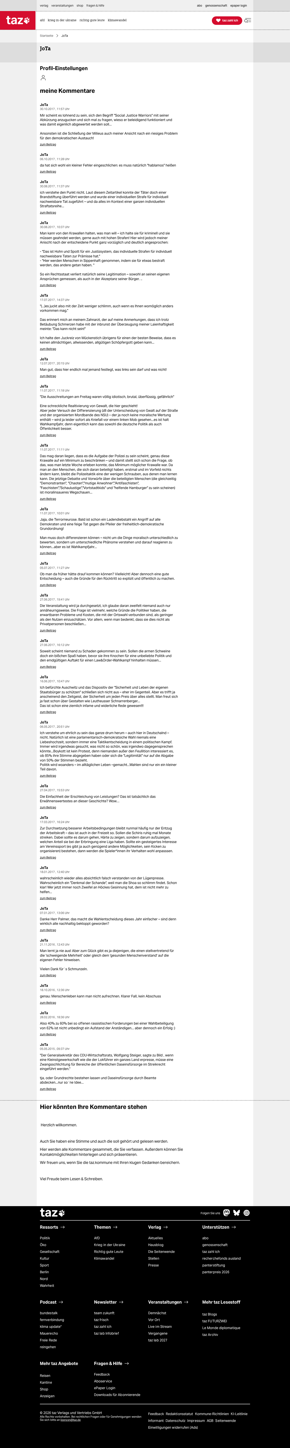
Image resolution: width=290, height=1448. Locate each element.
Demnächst (157, 1313)
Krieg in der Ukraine (109, 1245)
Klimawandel (104, 1258)
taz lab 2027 (157, 1340)
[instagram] (246, 1215)
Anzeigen (47, 1396)
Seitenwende (225, 1420)
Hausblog (155, 1245)
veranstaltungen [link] (62, 5)
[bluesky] (236, 1215)
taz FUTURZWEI (214, 1321)
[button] (247, 20)
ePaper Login (104, 1388)
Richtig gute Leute (108, 1251)
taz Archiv (210, 1334)
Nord (44, 1279)
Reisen (45, 1375)
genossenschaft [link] (216, 5)
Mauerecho (49, 1333)
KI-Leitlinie (239, 1414)
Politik (45, 1238)
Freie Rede (48, 1340)
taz (52, 1213)
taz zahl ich (211, 1251)
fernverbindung (52, 1320)
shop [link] (80, 5)
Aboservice (103, 1381)
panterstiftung (213, 1265)
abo (205, 1238)
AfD (97, 1238)
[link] (43, 20)
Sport (44, 1265)
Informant (156, 1420)
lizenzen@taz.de (71, 1420)
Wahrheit (47, 1285)
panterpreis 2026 (215, 1272)
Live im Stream (160, 1326)
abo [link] (199, 5)
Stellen (153, 1258)
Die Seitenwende (161, 1251)
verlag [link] (44, 5)
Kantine (46, 1382)
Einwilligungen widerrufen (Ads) (173, 1427)
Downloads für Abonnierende (117, 1395)
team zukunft (104, 1313)
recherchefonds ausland (221, 1258)
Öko (43, 1245)
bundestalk (49, 1313)
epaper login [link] (238, 5)
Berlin (44, 1272)
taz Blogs (209, 1314)
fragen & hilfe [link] (95, 5)
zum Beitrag (48, 144)
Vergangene (158, 1333)
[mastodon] (226, 1215)
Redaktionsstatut (180, 1414)
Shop (44, 1389)
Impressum (196, 1420)
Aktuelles (155, 1238)
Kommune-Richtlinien (212, 1414)
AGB (210, 1420)
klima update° (51, 1326)
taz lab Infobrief (106, 1333)
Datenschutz (176, 1420)
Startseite (46, 35)
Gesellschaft (49, 1251)
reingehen (48, 1347)
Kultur (44, 1258)
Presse (153, 1265)
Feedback (102, 1374)
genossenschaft (215, 1245)
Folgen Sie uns (210, 1213)
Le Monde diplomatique (221, 1328)
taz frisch (101, 1320)
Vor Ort (154, 1320)
